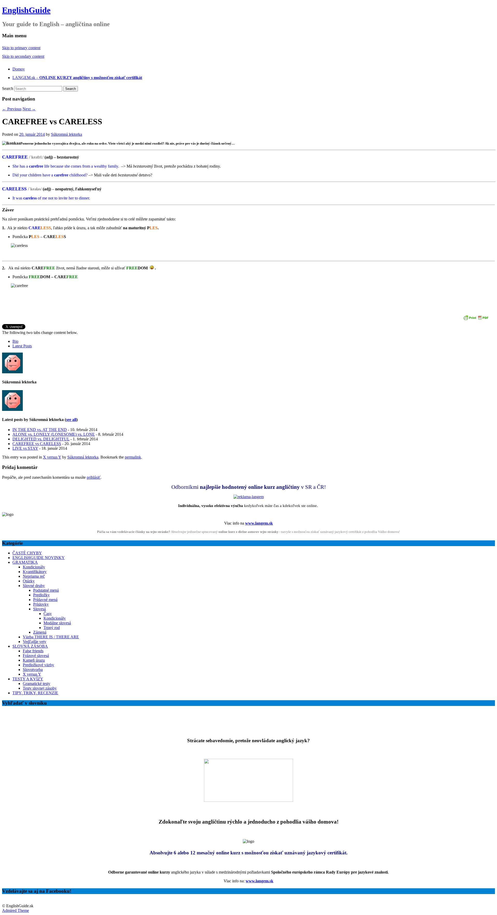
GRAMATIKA (25, 562)
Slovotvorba (33, 669)
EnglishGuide (26, 10)
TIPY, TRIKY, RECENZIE (35, 693)
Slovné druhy (34, 585)
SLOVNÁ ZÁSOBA (30, 646)
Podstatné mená (46, 590)
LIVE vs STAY (25, 448)
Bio (15, 341)
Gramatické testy (36, 683)
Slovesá (39, 609)
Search (7, 88)
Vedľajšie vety (34, 641)
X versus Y (52, 457)
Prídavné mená (45, 599)
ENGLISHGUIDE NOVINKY (38, 557)
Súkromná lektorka (66, 134)
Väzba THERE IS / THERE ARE (51, 637)
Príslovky (41, 604)
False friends (33, 651)
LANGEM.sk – (77, 77)
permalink (133, 457)
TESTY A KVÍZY (27, 679)
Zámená (39, 632)
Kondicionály (34, 567)
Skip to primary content (21, 48)
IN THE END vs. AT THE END (39, 429)
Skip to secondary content (23, 56)
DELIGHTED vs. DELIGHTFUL (40, 439)
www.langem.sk (259, 523)
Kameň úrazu (34, 660)
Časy (47, 613)
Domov (18, 69)
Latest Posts (22, 346)
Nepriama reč (34, 576)
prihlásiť (93, 477)
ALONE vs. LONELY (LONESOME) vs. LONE (53, 434)
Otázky (29, 581)
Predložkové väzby (38, 665)
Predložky (41, 595)
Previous (11, 109)
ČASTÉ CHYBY (27, 553)
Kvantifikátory (35, 571)
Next (29, 109)
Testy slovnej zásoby (40, 688)
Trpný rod (51, 627)
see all (71, 419)
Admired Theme (15, 910)
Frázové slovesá (36, 655)
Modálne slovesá (57, 623)
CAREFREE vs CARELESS (36, 443)
